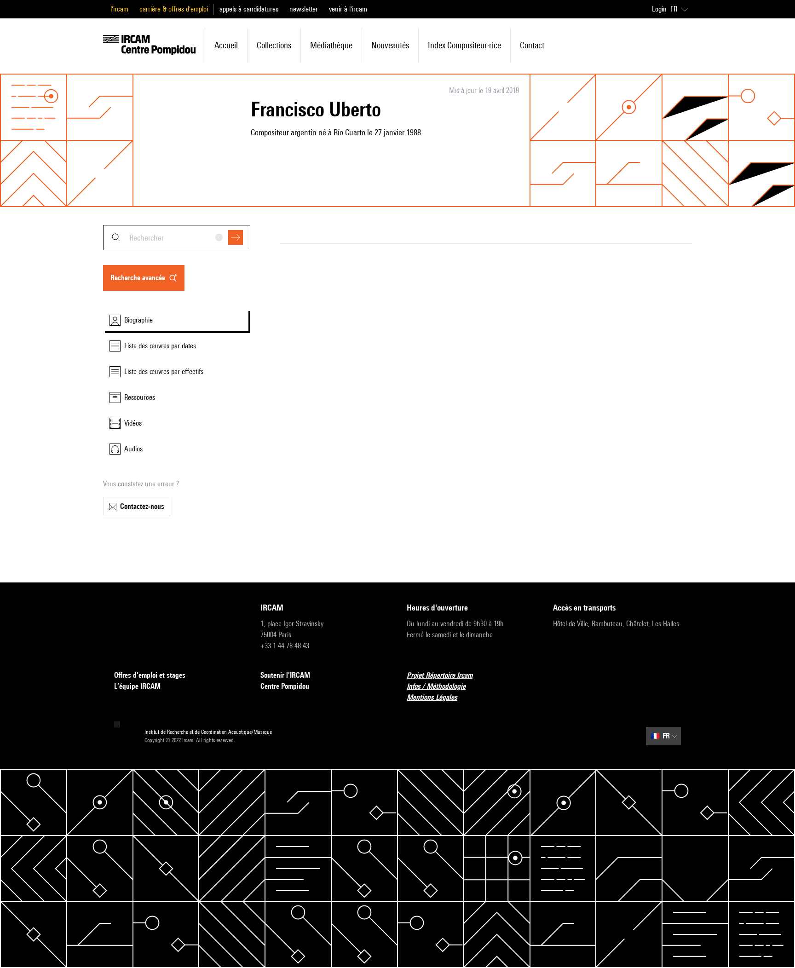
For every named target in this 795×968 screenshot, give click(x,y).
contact (532, 45)
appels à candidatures (248, 9)
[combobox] (176, 237)
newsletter (303, 9)
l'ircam (119, 9)
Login (659, 9)
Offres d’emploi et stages (149, 675)
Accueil (226, 45)
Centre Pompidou (284, 686)
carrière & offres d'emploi (173, 9)
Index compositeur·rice (464, 45)
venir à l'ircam (348, 9)
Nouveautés (390, 45)
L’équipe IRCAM (137, 686)
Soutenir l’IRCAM (285, 675)
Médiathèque (331, 45)
